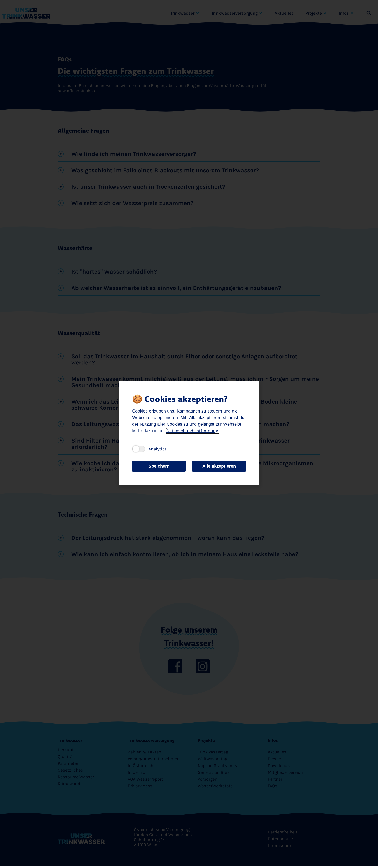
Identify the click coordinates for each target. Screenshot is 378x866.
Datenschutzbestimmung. (192, 430)
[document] (189, 433)
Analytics (158, 448)
